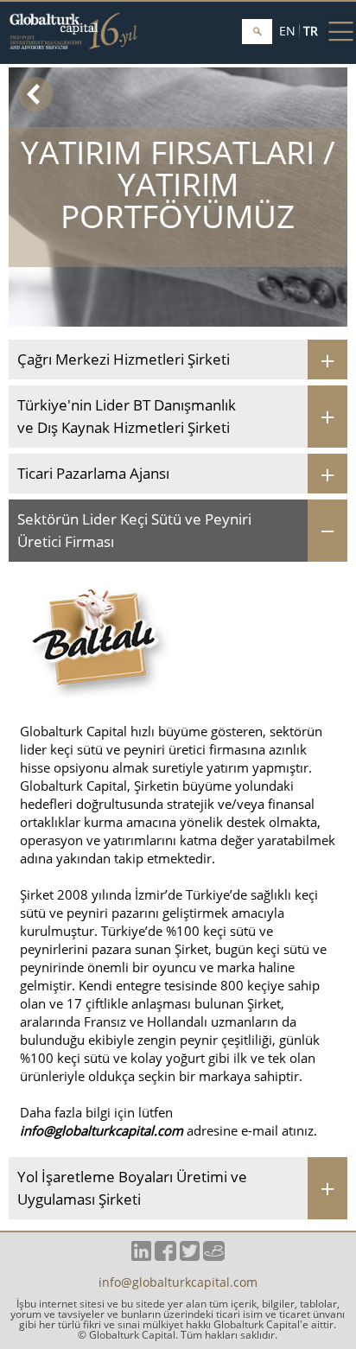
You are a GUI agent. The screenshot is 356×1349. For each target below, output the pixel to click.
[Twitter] (190, 1255)
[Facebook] (165, 1255)
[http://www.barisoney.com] (214, 1255)
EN (287, 30)
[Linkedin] (141, 1255)
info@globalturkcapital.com (101, 1130)
